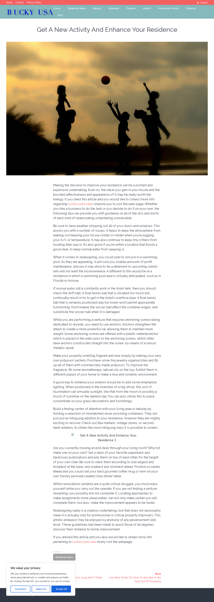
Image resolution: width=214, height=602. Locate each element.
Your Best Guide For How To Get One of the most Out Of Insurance (135, 577)
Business (114, 8)
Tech (60, 15)
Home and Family (168, 8)
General (191, 8)
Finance (131, 8)
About (9, 2)
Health (147, 8)
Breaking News (77, 8)
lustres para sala (80, 204)
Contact (20, 2)
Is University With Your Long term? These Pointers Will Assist (77, 577)
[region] (40, 579)
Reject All (41, 589)
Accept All (61, 589)
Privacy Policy (34, 2)
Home (56, 8)
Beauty (97, 8)
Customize (20, 589)
